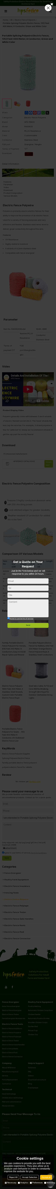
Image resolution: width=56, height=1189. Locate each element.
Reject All (13, 1177)
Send (28, 625)
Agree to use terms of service (21, 618)
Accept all (46, 1177)
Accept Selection (29, 1177)
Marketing (51, 1183)
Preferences (37, 1183)
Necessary (11, 1183)
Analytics (24, 1183)
